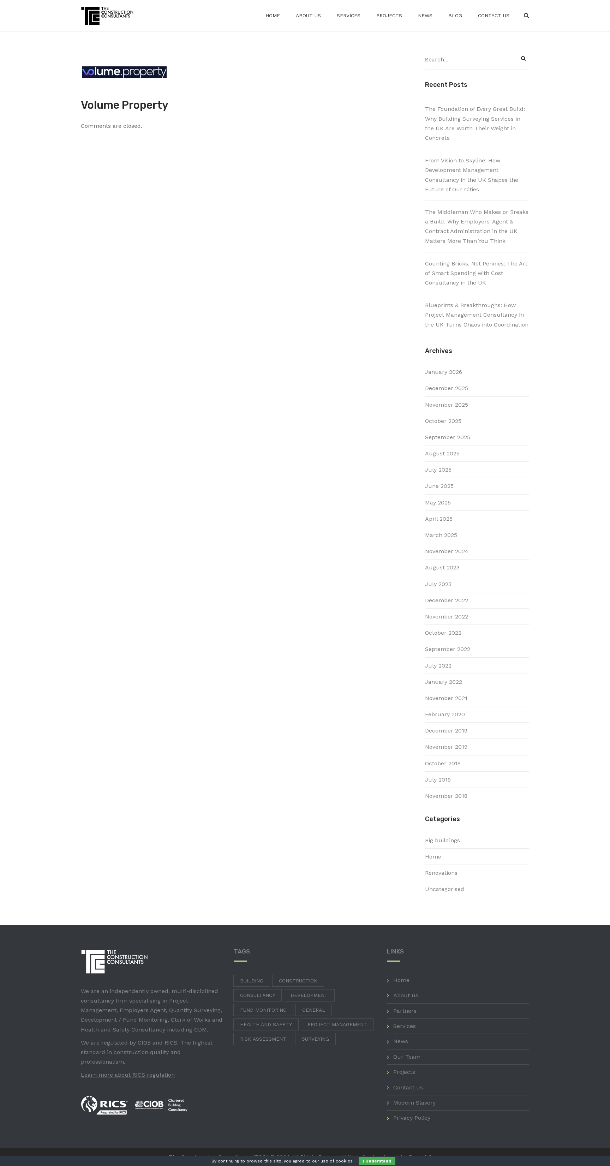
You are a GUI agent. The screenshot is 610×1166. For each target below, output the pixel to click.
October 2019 (443, 763)
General (313, 1010)
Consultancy (257, 995)
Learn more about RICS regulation (128, 1074)
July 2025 (438, 469)
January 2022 (443, 681)
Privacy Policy (411, 1117)
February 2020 (445, 714)
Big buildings (442, 840)
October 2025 (443, 421)
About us (308, 15)
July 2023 (438, 584)
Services (348, 15)
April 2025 (439, 518)
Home (272, 15)
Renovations (441, 872)
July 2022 (438, 665)
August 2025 (442, 453)
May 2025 (438, 502)
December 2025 (446, 388)
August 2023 (442, 567)
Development (309, 995)
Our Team (406, 1056)
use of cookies (337, 1161)
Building (251, 980)
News (425, 15)
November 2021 (446, 698)
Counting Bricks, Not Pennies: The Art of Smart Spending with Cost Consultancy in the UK (476, 273)
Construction (298, 980)
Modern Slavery (414, 1102)
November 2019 (446, 746)
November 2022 (446, 616)
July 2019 (438, 779)
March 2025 (441, 535)
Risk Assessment (263, 1039)
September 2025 (447, 437)
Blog (455, 15)
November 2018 (446, 796)
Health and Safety (266, 1024)
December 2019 (446, 730)
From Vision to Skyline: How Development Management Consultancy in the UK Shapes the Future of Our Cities (471, 175)
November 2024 (446, 551)
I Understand (377, 1161)
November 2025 (446, 404)
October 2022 (443, 632)
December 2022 (446, 600)
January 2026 (443, 372)
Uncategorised (444, 889)
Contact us (493, 15)
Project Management (337, 1024)
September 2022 (447, 649)
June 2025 (439, 486)
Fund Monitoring (263, 1010)
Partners (405, 1010)
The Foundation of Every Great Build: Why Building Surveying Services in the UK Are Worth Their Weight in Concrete (475, 123)
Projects (389, 15)
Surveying (315, 1039)
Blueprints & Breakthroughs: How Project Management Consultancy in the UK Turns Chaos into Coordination (476, 315)
